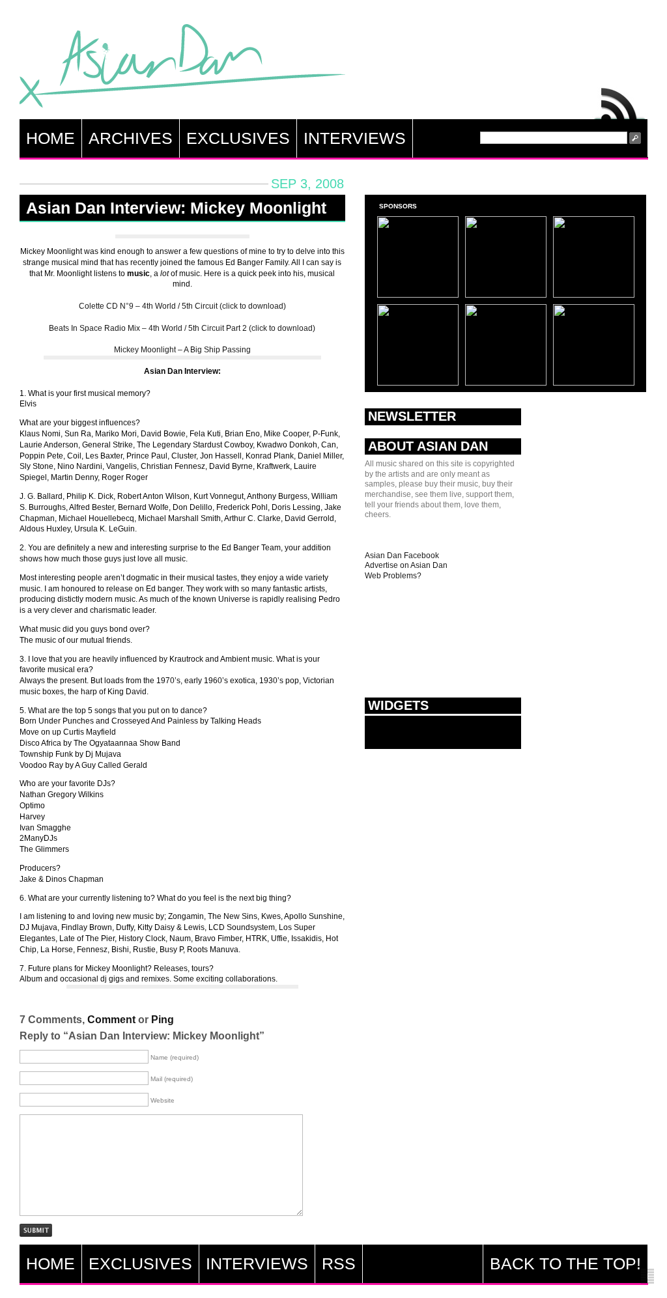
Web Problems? (393, 575)
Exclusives (238, 138)
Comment (111, 1019)
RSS (620, 100)
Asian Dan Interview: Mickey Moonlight (176, 207)
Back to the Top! (565, 1263)
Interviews (355, 138)
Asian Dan (182, 68)
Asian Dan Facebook (402, 555)
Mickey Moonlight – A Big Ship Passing (182, 349)
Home (50, 138)
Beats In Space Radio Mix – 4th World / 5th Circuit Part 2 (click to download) (182, 328)
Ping (162, 1019)
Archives (131, 138)
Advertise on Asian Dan (406, 565)
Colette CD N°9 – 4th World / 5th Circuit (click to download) (182, 306)
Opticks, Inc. (647, 1277)
